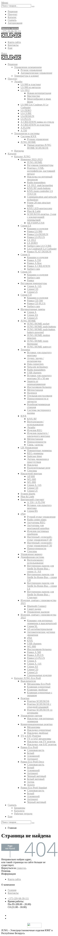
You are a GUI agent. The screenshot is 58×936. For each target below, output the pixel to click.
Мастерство (33, 96)
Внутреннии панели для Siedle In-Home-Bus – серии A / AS (40, 568)
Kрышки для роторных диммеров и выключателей (42, 622)
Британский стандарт (32, 499)
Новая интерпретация (39, 93)
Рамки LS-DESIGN (37, 234)
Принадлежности (36, 441)
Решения (12, 11)
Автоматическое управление (36, 73)
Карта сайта (14, 42)
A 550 (24, 130)
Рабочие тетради (23, 813)
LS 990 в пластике (31, 84)
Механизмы (33, 727)
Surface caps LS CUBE (39, 245)
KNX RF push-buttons (38, 188)
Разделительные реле (38, 467)
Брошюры (19, 807)
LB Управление (29, 447)
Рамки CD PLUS (36, 303)
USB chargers (34, 372)
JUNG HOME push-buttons (41, 326)
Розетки (25, 698)
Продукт (12, 14)
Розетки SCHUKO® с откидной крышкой (39, 705)
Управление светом (31, 715)
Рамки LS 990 (34, 231)
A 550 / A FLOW (36, 502)
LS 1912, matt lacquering (40, 185)
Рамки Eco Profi (29, 747)
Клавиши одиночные (38, 686)
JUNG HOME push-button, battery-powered (41, 331)
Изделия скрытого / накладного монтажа (38, 434)
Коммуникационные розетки (37, 724)
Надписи (32, 392)
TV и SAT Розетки (31, 735)
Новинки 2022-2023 (32, 159)
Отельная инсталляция (39, 395)
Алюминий (33, 756)
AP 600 (31, 476)
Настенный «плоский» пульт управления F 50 (39, 544)
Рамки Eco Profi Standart (34, 787)
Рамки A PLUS (35, 655)
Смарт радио (34, 609)
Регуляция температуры (40, 165)
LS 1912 (25, 90)
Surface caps (33, 269)
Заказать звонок (10, 28)
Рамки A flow (34, 263)
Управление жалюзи (38, 611)
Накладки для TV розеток (41, 741)
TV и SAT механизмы (39, 738)
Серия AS (26, 271)
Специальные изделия (39, 675)
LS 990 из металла (31, 87)
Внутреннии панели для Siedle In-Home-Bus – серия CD (42, 577)
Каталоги (19, 810)
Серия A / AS (34, 286)
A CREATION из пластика (35, 124)
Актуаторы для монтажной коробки (38, 527)
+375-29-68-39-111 (11, 31)
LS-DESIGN (27, 116)
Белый (30, 753)
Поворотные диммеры (39, 450)
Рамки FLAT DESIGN (39, 251)
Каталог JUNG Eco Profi (27, 678)
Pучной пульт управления (41, 516)
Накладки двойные (37, 733)
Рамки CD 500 (35, 300)
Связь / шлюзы (35, 444)
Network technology (37, 367)
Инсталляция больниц (39, 387)
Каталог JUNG (22, 156)
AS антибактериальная (39, 629)
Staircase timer (34, 456)
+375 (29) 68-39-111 (18, 898)
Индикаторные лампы (33, 309)
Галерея (12, 890)
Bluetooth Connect (36, 606)
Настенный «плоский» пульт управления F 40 (39, 538)
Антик (30, 782)
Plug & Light (33, 211)
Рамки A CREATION (38, 266)
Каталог (12, 17)
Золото (31, 784)
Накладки (32, 465)
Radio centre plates (36, 519)
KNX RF (32, 418)
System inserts (28, 493)
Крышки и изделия (37, 228)
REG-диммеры (35, 453)
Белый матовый (35, 779)
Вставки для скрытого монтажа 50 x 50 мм (39, 377)
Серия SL (32, 626)
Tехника (25, 349)
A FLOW (25, 127)
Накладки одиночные (39, 730)
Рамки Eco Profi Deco (32, 761)
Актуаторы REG (36, 522)
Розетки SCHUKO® (38, 701)
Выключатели (28, 681)
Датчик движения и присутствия (38, 460)
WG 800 (31, 482)
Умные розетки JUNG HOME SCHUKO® (39, 146)
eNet (23, 514)
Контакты (13, 45)
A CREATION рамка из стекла (37, 122)
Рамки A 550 (34, 260)
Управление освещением (28, 67)
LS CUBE (26, 113)
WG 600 (31, 479)
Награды (19, 150)
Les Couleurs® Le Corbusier (42, 248)
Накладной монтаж (31, 473)
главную (21, 868)
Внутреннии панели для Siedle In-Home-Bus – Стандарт (40, 594)
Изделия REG (34, 430)
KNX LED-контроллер (39, 208)
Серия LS (26, 225)
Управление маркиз (31, 554)
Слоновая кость (35, 750)
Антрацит (32, 758)
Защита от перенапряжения (36, 383)
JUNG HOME (28, 142)
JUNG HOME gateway (39, 346)
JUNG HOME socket (38, 323)
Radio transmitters (36, 182)
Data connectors (35, 364)
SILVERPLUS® (35, 222)
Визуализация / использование (35, 423)
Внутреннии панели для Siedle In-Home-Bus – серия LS (42, 586)
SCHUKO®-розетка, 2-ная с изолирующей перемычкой (41, 217)
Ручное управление (31, 70)
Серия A (25, 254)
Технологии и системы (26, 133)
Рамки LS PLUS (36, 237)
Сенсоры (32, 470)
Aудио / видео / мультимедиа (35, 359)
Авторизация (15, 23)
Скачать (12, 20)
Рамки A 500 (34, 652)
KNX (23, 416)
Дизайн (18, 81)
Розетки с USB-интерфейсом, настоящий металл (41, 171)
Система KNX (28, 136)
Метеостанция (35, 390)
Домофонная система (32, 557)
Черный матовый (36, 776)
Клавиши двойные (37, 689)
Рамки (30, 280)
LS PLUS (26, 119)
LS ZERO (26, 110)
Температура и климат (26, 75)
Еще (10, 48)
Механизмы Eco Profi (38, 684)
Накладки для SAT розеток (42, 744)
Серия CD (32, 289)
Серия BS (32, 511)
